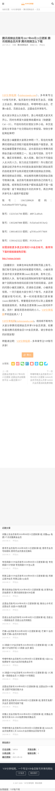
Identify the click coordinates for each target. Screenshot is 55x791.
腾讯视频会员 (28, 10)
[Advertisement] (27, 22)
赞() (29, 355)
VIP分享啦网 (27, 3)
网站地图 (38, 783)
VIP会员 (21, 773)
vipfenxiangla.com (27, 95)
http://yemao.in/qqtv (11, 258)
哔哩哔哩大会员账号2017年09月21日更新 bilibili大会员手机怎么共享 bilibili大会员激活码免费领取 (41, 378)
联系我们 (33, 773)
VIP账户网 (15, 789)
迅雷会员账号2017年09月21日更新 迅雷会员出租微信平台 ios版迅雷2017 (13, 377)
